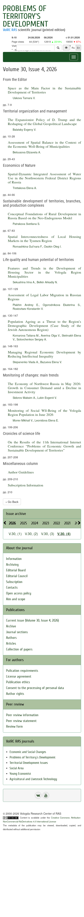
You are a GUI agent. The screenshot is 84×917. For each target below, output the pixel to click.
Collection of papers (19, 649)
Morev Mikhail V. (23, 420)
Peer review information (22, 715)
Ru (73, 47)
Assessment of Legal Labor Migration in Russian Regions (44, 297)
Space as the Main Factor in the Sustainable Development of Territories (44, 90)
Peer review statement (21, 721)
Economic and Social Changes (28, 752)
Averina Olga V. (50, 335)
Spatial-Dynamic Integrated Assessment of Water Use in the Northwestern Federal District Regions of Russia (44, 178)
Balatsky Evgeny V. (24, 129)
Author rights (15, 694)
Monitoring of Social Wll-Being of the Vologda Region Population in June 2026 (44, 412)
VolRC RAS (10, 30)
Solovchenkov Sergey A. (32, 339)
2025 (23, 523)
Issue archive (16, 513)
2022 (56, 523)
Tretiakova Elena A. (25, 188)
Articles (11, 644)
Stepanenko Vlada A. (26, 362)
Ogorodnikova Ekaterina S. (61, 305)
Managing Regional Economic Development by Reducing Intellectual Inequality (44, 354)
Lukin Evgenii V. (47, 398)
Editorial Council (17, 576)
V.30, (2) (31, 533)
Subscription (14, 582)
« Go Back (11, 502)
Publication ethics (18, 682)
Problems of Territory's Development (25, 16)
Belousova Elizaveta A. (27, 152)
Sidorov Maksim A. (24, 398)
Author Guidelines (21, 472)
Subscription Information (25, 485)
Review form (14, 726)
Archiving (12, 565)
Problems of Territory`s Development (32, 757)
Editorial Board (16, 570)
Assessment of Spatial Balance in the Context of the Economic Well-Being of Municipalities (44, 144)
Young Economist (20, 773)
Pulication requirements (22, 671)
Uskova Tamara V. (24, 98)
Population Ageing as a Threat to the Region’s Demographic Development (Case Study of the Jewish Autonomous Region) (44, 325)
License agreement (18, 676)
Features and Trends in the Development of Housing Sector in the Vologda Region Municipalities (44, 272)
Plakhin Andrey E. (26, 305)
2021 (67, 523)
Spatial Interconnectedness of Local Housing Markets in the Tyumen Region (44, 238)
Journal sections (17, 632)
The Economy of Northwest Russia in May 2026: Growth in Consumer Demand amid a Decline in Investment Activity (44, 387)
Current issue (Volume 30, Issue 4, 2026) (32, 620)
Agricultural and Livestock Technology (33, 779)
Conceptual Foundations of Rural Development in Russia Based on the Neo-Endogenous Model (44, 216)
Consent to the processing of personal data (35, 688)
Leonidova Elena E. (47, 420)
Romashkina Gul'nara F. (27, 246)
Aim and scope (15, 599)
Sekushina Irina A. (24, 282)
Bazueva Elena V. (51, 362)
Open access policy (18, 593)
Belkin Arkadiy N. (47, 282)
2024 (34, 523)
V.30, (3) (47, 533)
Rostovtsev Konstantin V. (28, 309)
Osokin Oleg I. (53, 246)
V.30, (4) (64, 533)
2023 (45, 523)
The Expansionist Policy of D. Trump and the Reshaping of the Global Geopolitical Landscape (44, 121)
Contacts (12, 587)
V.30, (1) (15, 533)
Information (14, 559)
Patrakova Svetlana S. (26, 224)
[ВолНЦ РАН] (38, 795)
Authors (11, 638)
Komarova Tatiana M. (26, 335)
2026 (12, 523)
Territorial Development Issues (29, 763)
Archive (11, 626)
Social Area (17, 768)
